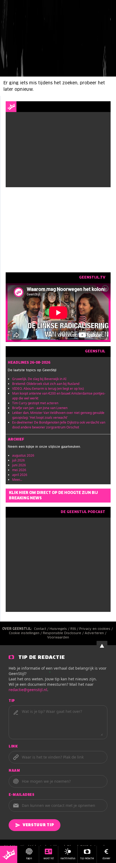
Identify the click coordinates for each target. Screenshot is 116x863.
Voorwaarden (58, 637)
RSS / (74, 629)
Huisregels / (60, 629)
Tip (12, 701)
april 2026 (19, 474)
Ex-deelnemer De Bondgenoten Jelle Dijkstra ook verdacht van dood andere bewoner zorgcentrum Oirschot (58, 424)
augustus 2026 (23, 455)
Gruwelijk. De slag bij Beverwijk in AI (39, 379)
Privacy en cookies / (96, 629)
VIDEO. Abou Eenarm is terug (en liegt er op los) (48, 388)
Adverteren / (96, 633)
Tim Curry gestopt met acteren (35, 403)
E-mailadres (22, 795)
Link (13, 746)
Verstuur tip (38, 825)
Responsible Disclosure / (64, 633)
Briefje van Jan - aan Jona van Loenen (39, 408)
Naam (14, 770)
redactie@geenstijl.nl (28, 689)
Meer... (17, 479)
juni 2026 (19, 465)
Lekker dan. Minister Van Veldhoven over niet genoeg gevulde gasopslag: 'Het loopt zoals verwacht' (58, 415)
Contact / (42, 629)
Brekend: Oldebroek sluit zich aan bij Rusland (45, 383)
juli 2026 (18, 460)
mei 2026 (19, 470)
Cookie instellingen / (26, 633)
